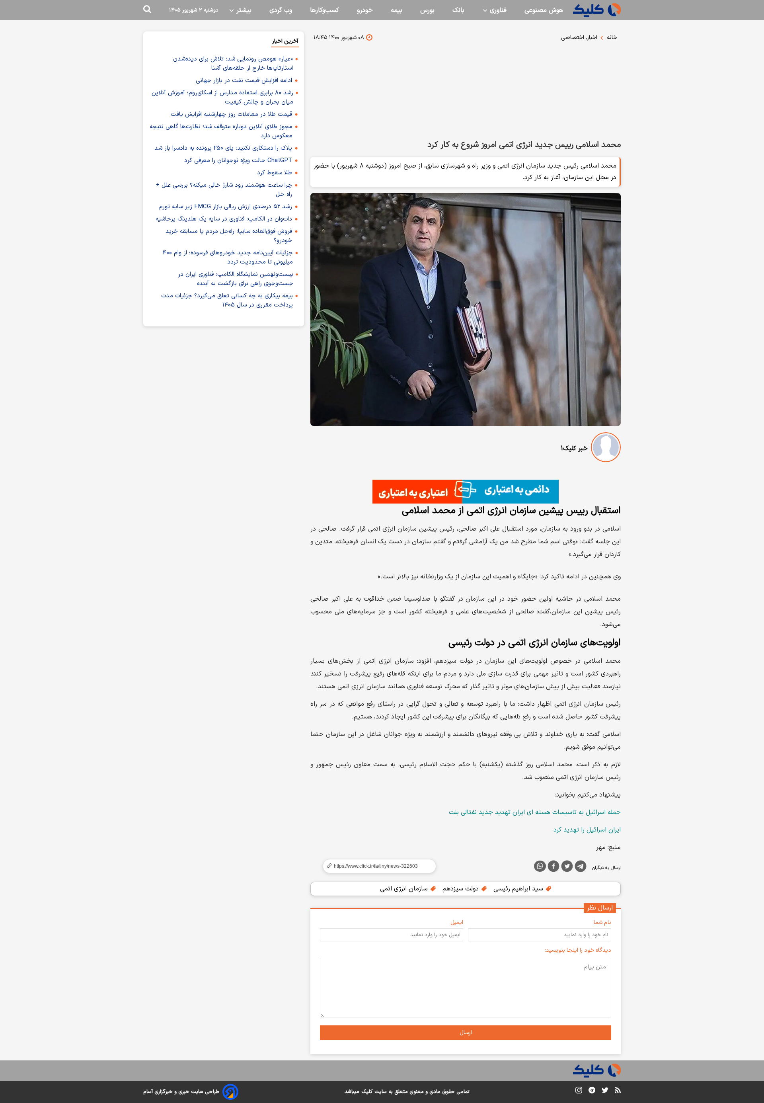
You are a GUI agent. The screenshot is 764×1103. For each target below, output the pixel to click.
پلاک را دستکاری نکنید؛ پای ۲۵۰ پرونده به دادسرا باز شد (223, 148)
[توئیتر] (567, 867)
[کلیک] (597, 10)
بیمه (396, 10)
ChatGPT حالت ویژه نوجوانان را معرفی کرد (238, 160)
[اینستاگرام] (578, 1092)
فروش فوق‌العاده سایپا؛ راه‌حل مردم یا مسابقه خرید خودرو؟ (229, 236)
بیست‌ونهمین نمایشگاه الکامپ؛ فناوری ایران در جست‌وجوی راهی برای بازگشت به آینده (235, 279)
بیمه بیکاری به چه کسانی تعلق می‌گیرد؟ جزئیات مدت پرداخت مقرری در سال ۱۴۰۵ (227, 300)
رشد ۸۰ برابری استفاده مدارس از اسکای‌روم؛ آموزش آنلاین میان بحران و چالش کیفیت (222, 97)
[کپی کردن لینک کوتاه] (376, 866)
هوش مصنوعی (543, 10)
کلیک (366, 1092)
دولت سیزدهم (461, 889)
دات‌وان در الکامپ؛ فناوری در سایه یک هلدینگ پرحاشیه (224, 219)
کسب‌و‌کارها (324, 10)
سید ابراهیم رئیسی (519, 889)
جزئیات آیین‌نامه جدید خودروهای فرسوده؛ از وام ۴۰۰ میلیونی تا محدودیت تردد (228, 257)
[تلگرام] (581, 867)
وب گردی (280, 10)
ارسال (466, 1033)
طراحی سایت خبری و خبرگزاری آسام (181, 1092)
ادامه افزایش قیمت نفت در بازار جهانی (244, 80)
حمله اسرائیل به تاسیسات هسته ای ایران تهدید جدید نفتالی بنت (535, 812)
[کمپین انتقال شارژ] (465, 492)
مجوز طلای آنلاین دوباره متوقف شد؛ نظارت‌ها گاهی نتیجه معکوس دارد (221, 131)
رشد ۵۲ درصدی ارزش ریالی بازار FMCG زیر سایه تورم (225, 206)
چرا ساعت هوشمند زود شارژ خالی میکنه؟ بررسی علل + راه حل (224, 190)
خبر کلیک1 (574, 448)
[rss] (618, 1091)
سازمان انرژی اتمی (405, 889)
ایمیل (456, 922)
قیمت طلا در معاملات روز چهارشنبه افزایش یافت (231, 114)
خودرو (365, 10)
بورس (427, 10)
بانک (458, 10)
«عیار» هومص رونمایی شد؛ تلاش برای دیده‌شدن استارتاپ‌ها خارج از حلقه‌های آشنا (233, 64)
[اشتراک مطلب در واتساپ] (540, 866)
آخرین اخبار (285, 41)
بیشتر (242, 10)
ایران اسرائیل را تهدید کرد (587, 830)
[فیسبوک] (553, 867)
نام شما (602, 922)
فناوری (497, 10)
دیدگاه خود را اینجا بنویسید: (578, 950)
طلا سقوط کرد (274, 173)
